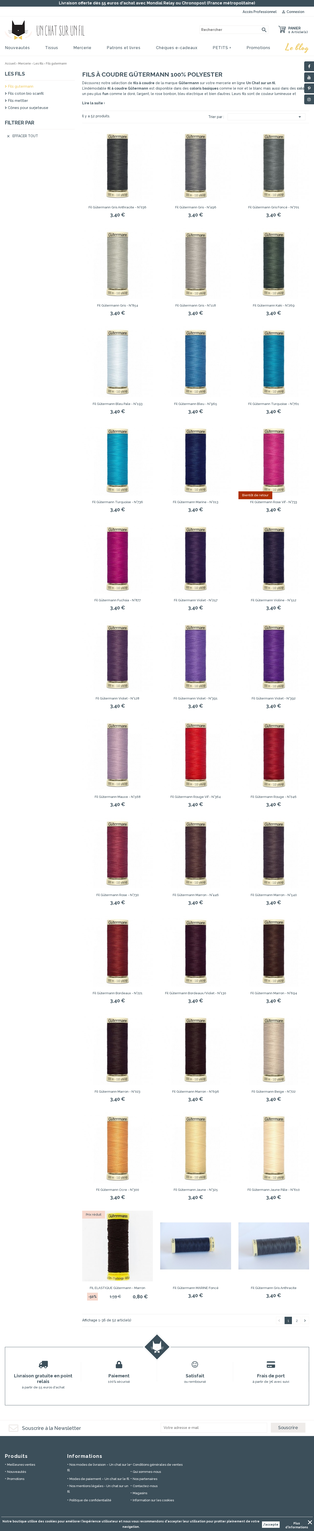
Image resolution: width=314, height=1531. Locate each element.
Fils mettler (17, 100)
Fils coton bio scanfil (25, 93)
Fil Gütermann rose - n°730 (117, 895)
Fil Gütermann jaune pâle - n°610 (274, 1190)
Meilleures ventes (21, 1464)
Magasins (140, 1493)
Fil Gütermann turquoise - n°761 (273, 404)
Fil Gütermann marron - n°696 (195, 1091)
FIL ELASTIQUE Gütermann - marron (117, 1288)
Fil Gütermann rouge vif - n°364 (195, 797)
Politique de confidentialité (90, 1500)
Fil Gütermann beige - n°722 (274, 1091)
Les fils (15, 74)
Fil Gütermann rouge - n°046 (274, 797)
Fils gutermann (20, 86)
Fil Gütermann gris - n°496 (195, 207)
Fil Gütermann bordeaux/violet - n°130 (195, 993)
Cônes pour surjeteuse (27, 108)
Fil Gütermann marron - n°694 (273, 993)
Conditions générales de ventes (158, 1464)
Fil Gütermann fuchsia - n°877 (117, 600)
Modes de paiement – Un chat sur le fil (99, 1479)
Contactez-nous (145, 1486)
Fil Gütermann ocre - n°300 (117, 1190)
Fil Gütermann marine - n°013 (195, 502)
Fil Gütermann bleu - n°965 (195, 404)
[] (264, 30)
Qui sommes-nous (147, 1472)
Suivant (304, 1320)
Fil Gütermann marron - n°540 (274, 895)
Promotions (258, 47)
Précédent (279, 1320)
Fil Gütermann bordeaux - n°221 (118, 993)
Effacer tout (22, 136)
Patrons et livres (124, 47)
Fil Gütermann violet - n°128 (117, 698)
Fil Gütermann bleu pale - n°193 (118, 404)
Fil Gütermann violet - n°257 (196, 600)
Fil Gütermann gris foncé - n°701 (273, 207)
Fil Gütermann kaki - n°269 (274, 305)
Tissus (51, 47)
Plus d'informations (296, 1524)
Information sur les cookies (153, 1500)
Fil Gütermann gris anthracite (274, 1288)
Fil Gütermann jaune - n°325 (196, 1190)
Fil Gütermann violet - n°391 (196, 698)
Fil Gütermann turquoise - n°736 (117, 502)
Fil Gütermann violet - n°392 (274, 698)
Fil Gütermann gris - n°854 (117, 305)
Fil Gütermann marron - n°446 (196, 895)
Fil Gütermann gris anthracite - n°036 (117, 207)
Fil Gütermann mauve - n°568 (118, 797)
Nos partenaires (145, 1479)
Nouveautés (17, 47)
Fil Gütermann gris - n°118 (195, 305)
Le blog (297, 47)
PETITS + (222, 47)
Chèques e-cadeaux (176, 47)
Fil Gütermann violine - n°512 (273, 600)
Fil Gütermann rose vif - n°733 (273, 502)
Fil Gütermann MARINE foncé (196, 1288)
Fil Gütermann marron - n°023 (117, 1091)
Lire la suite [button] (93, 103)
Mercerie (82, 47)
